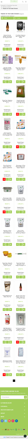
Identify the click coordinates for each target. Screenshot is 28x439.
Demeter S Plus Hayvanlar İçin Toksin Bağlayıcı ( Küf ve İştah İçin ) (7, 232)
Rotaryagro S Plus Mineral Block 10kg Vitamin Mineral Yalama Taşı (20, 167)
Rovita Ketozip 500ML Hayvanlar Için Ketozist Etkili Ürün (7, 36)
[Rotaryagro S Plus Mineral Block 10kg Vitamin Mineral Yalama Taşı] (20, 156)
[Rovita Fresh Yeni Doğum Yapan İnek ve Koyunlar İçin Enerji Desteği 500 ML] (20, 287)
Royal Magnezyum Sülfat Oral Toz (7, 296)
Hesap (3, 413)
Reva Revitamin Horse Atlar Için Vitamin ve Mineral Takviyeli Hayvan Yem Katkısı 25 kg (7, 167)
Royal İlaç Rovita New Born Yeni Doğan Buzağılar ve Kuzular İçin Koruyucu (21, 264)
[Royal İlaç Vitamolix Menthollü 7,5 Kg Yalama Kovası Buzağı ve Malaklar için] (7, 254)
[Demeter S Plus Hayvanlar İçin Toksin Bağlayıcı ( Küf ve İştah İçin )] (7, 221)
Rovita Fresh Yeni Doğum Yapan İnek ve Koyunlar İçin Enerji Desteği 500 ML (20, 297)
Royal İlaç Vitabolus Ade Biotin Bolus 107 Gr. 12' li (21, 69)
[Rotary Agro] (14, 2)
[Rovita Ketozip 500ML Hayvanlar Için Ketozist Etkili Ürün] (7, 26)
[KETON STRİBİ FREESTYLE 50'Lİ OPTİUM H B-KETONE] (7, 59)
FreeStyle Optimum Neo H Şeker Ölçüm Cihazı (21, 36)
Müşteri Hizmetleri (7, 409)
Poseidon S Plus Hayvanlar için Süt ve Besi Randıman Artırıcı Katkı (20, 199)
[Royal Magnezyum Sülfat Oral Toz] (7, 287)
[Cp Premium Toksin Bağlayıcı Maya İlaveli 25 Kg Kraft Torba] (20, 319)
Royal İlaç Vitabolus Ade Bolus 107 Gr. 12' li (7, 101)
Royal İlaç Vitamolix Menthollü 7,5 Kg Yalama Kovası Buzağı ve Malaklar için (7, 264)
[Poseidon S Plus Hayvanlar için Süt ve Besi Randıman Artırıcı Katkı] (20, 189)
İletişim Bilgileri (6, 403)
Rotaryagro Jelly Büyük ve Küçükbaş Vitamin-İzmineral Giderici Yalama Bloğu (7, 199)
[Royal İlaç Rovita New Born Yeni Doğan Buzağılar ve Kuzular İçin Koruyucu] (20, 254)
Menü (2, 416)
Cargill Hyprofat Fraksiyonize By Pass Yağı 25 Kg (21, 101)
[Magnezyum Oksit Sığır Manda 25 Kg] (7, 352)
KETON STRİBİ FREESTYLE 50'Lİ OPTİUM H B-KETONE (7, 69)
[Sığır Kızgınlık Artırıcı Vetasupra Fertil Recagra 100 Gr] (7, 124)
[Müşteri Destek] (25, 436)
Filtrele (5, 18)
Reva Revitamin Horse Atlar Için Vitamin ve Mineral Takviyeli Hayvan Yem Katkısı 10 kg (20, 134)
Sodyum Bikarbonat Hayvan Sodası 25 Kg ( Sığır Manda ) (21, 362)
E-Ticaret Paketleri (13, 437)
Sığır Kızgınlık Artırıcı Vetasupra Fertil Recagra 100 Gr (7, 134)
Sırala (18, 18)
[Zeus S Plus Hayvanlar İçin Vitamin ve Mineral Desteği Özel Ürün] (20, 221)
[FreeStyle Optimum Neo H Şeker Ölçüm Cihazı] (20, 26)
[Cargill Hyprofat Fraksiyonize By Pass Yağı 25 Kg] (20, 91)
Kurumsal (4, 406)
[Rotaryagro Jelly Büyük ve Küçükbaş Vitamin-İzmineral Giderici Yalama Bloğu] (7, 189)
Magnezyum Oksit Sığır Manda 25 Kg (7, 361)
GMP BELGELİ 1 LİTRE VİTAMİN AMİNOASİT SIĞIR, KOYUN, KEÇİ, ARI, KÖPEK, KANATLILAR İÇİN (7, 329)
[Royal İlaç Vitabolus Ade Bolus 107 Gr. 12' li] (7, 91)
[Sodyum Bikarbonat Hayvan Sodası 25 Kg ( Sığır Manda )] (20, 352)
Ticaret (6, 437)
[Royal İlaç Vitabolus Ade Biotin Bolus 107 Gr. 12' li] (20, 59)
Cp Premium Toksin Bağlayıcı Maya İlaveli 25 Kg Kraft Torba (20, 329)
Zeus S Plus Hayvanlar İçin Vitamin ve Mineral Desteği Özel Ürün (20, 232)
